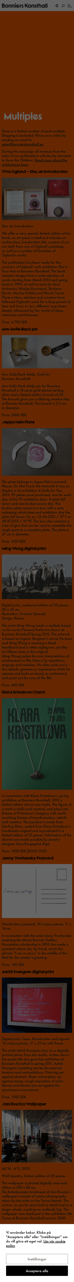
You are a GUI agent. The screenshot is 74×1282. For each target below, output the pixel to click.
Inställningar (37, 1259)
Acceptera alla (37, 1270)
